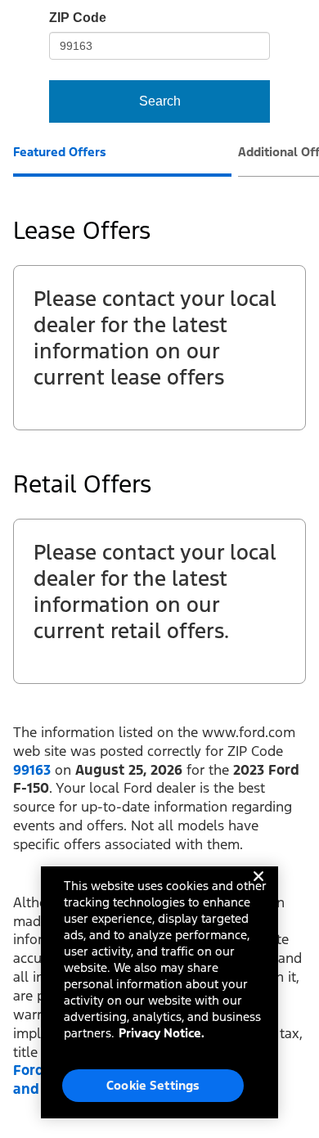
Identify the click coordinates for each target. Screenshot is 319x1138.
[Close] (258, 889)
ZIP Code (77, 18)
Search (160, 101)
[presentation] (122, 160)
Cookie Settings (153, 1085)
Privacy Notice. (161, 1033)
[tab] (59, 154)
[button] (32, 770)
